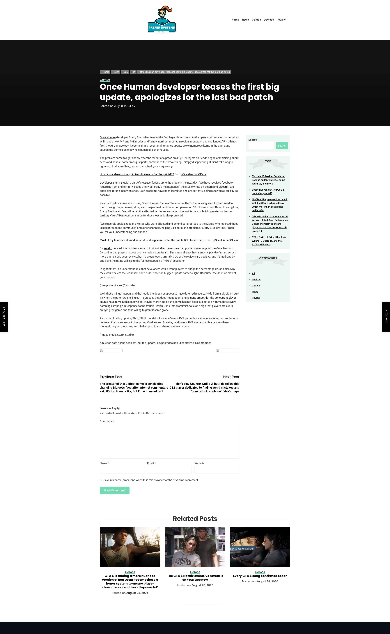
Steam (209, 186)
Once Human (108, 137)
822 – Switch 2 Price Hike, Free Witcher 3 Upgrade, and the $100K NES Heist (269, 241)
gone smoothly (199, 297)
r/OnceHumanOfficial (193, 174)
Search (252, 139)
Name (104, 463)
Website (199, 463)
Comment (107, 421)
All (253, 273)
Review (281, 19)
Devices (269, 19)
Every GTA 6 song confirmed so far (260, 576)
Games (256, 19)
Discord (223, 186)
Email (151, 463)
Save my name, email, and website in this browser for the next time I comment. (151, 480)
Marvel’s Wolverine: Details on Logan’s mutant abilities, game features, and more (268, 180)
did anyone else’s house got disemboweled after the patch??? (137, 174)
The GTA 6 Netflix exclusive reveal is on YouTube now (195, 578)
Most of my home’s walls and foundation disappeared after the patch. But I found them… (153, 240)
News (245, 19)
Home (235, 19)
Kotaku (108, 248)
